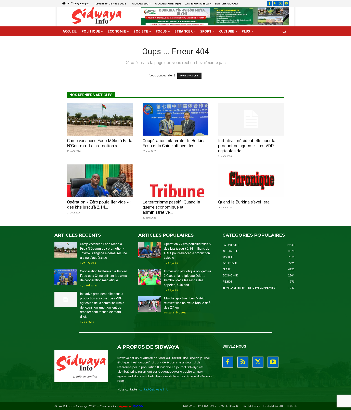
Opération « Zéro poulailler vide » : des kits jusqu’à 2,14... (99, 205)
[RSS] (275, 3)
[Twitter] (280, 3)
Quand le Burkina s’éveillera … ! (246, 202)
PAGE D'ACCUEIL (189, 75)
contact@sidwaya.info (153, 389)
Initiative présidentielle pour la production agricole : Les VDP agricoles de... (246, 145)
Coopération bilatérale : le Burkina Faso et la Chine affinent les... (174, 143)
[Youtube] (286, 3)
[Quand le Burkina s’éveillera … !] (251, 180)
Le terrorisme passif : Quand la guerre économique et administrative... (171, 207)
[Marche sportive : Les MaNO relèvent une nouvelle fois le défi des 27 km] (149, 304)
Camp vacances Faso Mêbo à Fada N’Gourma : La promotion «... (99, 143)
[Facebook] (269, 3)
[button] (284, 31)
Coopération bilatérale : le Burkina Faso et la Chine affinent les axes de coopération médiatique (103, 275)
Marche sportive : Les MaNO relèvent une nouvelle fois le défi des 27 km (187, 302)
